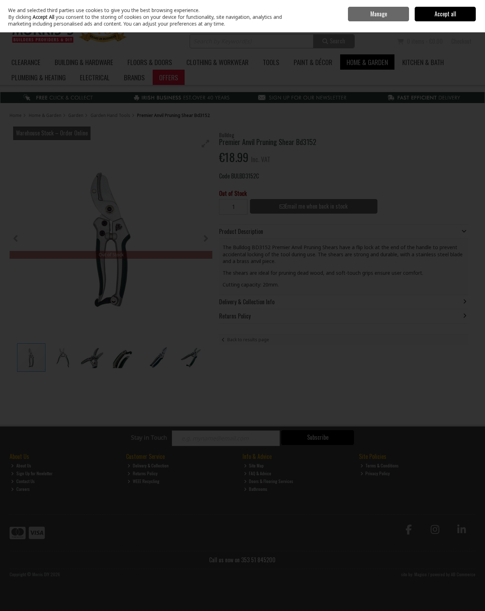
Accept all (445, 14)
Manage (378, 14)
